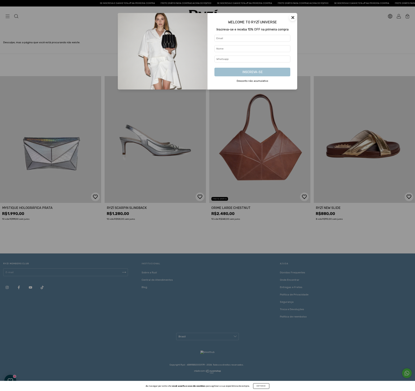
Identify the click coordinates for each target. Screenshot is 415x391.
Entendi (261, 386)
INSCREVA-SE (252, 72)
